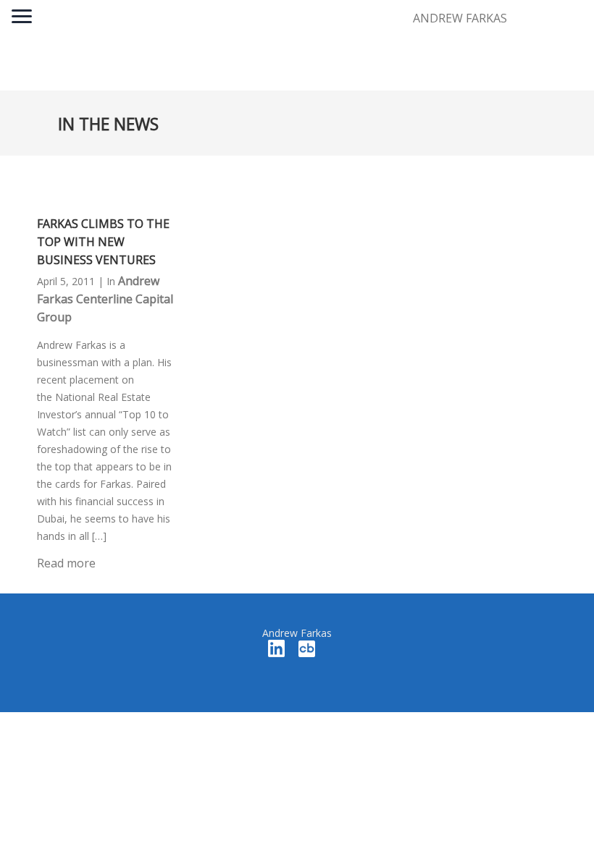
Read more (66, 563)
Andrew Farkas (297, 633)
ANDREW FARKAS (460, 18)
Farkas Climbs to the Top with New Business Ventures (103, 242)
